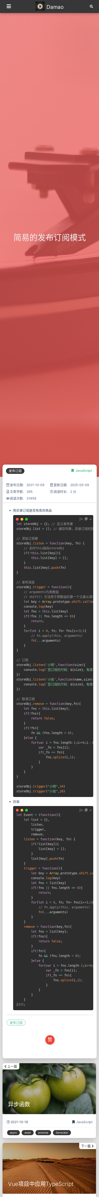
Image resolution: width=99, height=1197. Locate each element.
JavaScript (84, 470)
